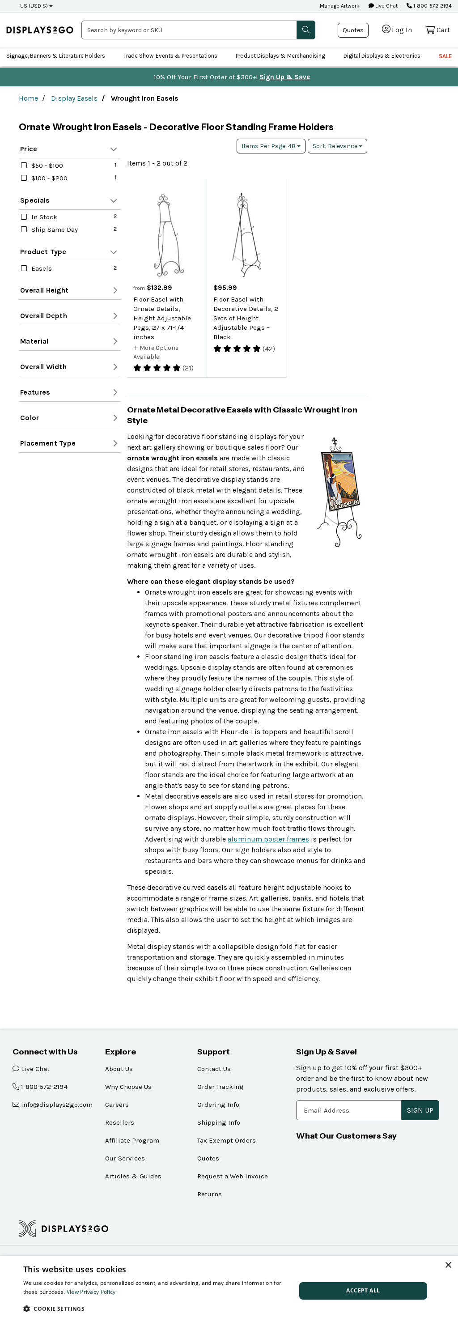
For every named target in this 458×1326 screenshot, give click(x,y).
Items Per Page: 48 (269, 146)
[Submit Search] (306, 30)
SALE (445, 56)
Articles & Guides (133, 1176)
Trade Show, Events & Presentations (170, 55)
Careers (117, 1105)
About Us (119, 1069)
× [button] (448, 1265)
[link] (39, 30)
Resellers (119, 1122)
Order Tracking (220, 1087)
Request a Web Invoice (232, 1176)
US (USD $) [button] (34, 6)
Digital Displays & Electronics (382, 55)
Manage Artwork (340, 6)
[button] (155, 1308)
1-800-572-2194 (432, 6)
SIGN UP (420, 1110)
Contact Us (214, 1069)
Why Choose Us (128, 1087)
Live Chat (386, 6)
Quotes (353, 30)
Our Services (125, 1158)
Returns (209, 1194)
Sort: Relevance (336, 146)
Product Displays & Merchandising (280, 55)
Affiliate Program (132, 1140)
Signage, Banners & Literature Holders (55, 55)
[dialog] (229, 1291)
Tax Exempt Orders (226, 1140)
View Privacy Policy (91, 1292)
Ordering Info (218, 1105)
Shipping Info (218, 1122)
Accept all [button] (363, 1290)
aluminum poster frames (268, 839)
